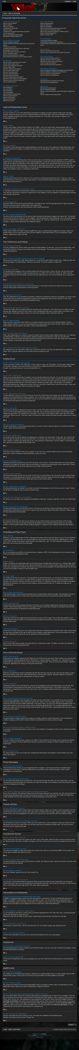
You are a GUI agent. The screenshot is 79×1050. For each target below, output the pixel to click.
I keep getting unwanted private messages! (51, 42)
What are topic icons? (8, 100)
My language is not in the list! (10, 50)
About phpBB (51, 975)
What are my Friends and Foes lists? (49, 51)
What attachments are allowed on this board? (52, 80)
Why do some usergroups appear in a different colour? (54, 31)
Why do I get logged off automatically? (13, 35)
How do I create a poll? (9, 67)
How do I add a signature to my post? (13, 65)
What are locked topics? (9, 99)
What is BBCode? (7, 87)
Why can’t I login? (7, 30)
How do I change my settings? (11, 42)
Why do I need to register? (10, 23)
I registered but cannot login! (10, 28)
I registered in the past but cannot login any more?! (16, 31)
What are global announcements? (12, 94)
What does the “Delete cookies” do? (12, 36)
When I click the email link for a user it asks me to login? (17, 56)
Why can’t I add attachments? (10, 74)
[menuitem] (4, 1)
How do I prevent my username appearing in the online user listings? (18, 44)
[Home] (23, 7)
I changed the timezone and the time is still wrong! (16, 48)
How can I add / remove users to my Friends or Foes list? (55, 52)
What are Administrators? (46, 23)
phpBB (32, 300)
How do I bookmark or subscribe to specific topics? (53, 72)
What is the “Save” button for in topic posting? (15, 78)
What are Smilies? (8, 90)
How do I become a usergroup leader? (50, 30)
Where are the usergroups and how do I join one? (53, 28)
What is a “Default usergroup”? (48, 33)
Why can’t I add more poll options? (12, 69)
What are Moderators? (46, 25)
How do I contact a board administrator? (50, 94)
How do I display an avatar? (10, 53)
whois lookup (47, 997)
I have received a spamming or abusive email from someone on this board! (58, 44)
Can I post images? (8, 92)
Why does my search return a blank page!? (51, 61)
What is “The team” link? (46, 35)
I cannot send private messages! (48, 40)
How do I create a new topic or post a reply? (14, 62)
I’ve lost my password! (9, 33)
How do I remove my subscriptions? (49, 75)
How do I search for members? (48, 63)
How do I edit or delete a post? (11, 64)
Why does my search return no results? (50, 59)
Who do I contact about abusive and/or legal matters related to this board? (57, 92)
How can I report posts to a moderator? (13, 77)
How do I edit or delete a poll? (11, 70)
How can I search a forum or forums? (50, 58)
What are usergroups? (46, 26)
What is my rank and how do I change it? (13, 55)
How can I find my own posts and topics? (51, 64)
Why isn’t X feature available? (48, 89)
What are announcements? (10, 95)
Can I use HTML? (7, 89)
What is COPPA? (7, 25)
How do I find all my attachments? (49, 82)
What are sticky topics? (9, 97)
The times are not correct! (9, 47)
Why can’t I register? (8, 26)
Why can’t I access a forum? (10, 72)
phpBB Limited (50, 973)
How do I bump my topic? (9, 82)
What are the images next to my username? (14, 51)
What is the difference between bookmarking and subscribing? (56, 70)
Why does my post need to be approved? (14, 80)
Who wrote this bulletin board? (48, 88)
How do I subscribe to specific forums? (50, 73)
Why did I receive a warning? (10, 75)
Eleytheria (43, 1033)
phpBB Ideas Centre (8, 986)
